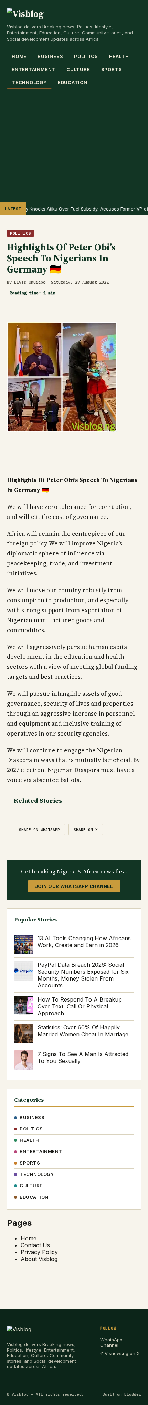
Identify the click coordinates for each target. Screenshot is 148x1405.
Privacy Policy (39, 1252)
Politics (86, 56)
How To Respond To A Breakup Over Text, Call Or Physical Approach (80, 1006)
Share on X (86, 829)
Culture (78, 69)
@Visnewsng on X (120, 1353)
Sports (111, 69)
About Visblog (39, 1258)
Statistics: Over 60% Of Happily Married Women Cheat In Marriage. (84, 1031)
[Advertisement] (74, 141)
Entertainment (33, 69)
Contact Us (35, 1245)
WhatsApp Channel (111, 1342)
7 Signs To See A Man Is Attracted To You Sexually (83, 1057)
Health (119, 56)
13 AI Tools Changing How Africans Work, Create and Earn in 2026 (84, 941)
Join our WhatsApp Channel (74, 886)
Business (50, 56)
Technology (29, 82)
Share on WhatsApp (39, 829)
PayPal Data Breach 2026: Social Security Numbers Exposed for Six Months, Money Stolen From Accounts (83, 975)
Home (19, 56)
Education (72, 82)
